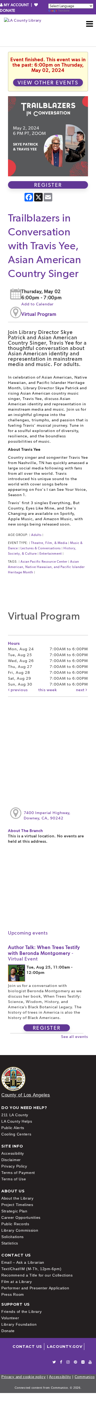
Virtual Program (39, 314)
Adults (36, 535)
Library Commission (19, 1230)
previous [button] (19, 689)
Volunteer (10, 1318)
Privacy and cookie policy (23, 1377)
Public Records (15, 1224)
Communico (85, 1377)
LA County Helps (16, 1121)
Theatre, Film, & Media (49, 543)
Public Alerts (12, 1128)
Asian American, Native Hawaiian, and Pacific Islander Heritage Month (46, 567)
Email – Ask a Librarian (22, 1262)
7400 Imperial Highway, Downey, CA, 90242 (47, 815)
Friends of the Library (21, 1311)
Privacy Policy (14, 1166)
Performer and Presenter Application (35, 1288)
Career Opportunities (21, 1217)
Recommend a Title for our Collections (37, 1275)
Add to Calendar (37, 304)
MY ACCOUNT (16, 5)
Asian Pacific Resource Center (44, 561)
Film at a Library (16, 1281)
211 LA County (14, 1115)
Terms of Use (13, 1179)
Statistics (9, 1243)
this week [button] (47, 689)
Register (48, 185)
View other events (48, 82)
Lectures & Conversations (41, 548)
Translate (63, 10)
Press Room (12, 1294)
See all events (74, 1036)
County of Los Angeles (25, 1095)
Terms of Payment (18, 1172)
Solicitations (12, 1237)
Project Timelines (17, 1205)
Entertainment (50, 553)
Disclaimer (11, 1160)
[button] (89, 24)
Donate (8, 1331)
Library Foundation (19, 1324)
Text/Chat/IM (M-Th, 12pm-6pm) (31, 1269)
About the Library (17, 1198)
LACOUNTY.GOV (64, 1346)
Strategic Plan (14, 1211)
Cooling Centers (16, 1134)
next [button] (81, 689)
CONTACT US (27, 1346)
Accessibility (12, 1153)
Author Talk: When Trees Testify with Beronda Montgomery (44, 953)
